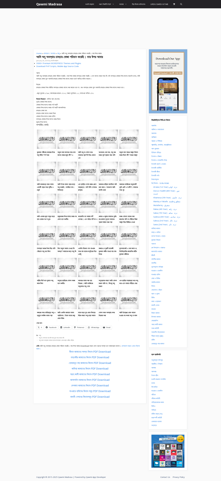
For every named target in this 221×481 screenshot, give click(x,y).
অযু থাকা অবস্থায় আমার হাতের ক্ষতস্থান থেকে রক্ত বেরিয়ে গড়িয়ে (56, 340)
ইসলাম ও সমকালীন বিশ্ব (159, 160)
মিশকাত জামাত (156, 316)
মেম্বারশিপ (154, 320)
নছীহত (153, 394)
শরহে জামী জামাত (156, 324)
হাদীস (153, 339)
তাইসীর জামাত (155, 259)
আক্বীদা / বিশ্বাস (156, 363)
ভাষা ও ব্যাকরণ (156, 301)
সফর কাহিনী (155, 328)
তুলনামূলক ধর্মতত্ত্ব (157, 266)
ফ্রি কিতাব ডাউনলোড (138, 4)
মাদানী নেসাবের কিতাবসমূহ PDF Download (89, 396)
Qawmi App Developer (96, 477)
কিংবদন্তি (154, 386)
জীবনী (153, 255)
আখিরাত (153, 137)
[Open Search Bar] (181, 4)
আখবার (153, 367)
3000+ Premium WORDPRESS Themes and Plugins (58, 63)
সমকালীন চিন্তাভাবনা (158, 332)
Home (39, 53)
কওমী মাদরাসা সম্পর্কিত (158, 379)
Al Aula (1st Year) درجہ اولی (165, 187)
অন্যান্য (154, 425)
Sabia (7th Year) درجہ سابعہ (165, 213)
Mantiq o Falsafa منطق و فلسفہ (166, 201)
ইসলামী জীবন (155, 171)
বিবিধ (153, 297)
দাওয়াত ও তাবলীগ (156, 270)
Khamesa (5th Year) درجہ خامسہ (167, 197)
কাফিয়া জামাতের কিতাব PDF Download (90, 368)
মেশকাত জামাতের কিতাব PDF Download (90, 385)
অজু (58, 53)
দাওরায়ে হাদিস (155, 274)
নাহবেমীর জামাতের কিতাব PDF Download (90, 357)
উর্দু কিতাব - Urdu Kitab (160, 183)
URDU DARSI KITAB (159, 4)
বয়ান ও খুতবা (155, 293)
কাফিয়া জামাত (155, 228)
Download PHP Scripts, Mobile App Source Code (57, 66)
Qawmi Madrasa (49, 4)
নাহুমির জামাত (155, 282)
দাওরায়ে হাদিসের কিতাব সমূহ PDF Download (89, 391)
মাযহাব (153, 309)
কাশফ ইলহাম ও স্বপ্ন (158, 236)
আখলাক (153, 133)
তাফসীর (153, 263)
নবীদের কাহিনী (155, 398)
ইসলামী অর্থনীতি (156, 167)
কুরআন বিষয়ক (155, 240)
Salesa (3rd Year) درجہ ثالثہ (165, 220)
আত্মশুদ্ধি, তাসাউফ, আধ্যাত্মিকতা (161, 144)
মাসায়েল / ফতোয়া (49, 53)
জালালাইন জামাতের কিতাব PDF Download (89, 380)
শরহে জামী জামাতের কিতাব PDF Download (90, 374)
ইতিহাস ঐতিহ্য (156, 152)
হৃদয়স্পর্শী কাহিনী (156, 417)
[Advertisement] (110, 27)
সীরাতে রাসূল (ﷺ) (157, 336)
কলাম (153, 383)
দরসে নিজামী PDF (105, 4)
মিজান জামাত (155, 312)
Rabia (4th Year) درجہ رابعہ (165, 209)
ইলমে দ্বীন (154, 375)
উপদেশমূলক (155, 179)
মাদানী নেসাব (155, 305)
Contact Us (165, 477)
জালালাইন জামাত (156, 251)
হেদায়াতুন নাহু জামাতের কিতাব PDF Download (90, 363)
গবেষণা (153, 243)
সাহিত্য (153, 410)
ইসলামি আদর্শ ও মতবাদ (158, 164)
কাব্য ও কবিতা (155, 232)
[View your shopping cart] (174, 4)
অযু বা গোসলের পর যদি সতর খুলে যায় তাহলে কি (51, 338)
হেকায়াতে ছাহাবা (156, 421)
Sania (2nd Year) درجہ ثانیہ (164, 224)
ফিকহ (153, 286)
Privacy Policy (179, 477)
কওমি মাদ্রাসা (89, 4)
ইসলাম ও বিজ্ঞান (156, 156)
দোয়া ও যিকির (155, 278)
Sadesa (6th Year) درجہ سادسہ (166, 216)
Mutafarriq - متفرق (161, 205)
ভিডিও (153, 406)
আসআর (153, 371)
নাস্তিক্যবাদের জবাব (157, 402)
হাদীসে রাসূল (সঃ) (156, 413)
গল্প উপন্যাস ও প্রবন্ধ (158, 247)
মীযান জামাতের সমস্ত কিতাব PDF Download (90, 351)
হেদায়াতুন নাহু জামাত (157, 343)
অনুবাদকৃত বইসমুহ (157, 360)
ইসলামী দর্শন (155, 175)
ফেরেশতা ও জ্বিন (156, 289)
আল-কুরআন (155, 148)
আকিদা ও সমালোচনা (157, 129)
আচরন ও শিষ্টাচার (156, 141)
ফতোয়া (121, 4)
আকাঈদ (153, 125)
